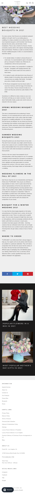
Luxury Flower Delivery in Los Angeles (12, 432)
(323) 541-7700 (10, 457)
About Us (4, 390)
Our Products (5, 395)
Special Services (6, 387)
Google (4, 480)
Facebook (4, 475)
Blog (3, 440)
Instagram (4, 472)
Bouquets (4, 401)
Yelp (3, 478)
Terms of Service (6, 419)
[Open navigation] (2, 3)
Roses (3, 404)
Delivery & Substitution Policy (10, 424)
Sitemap (4, 427)
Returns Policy (6, 416)
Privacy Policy (5, 413)
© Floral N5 (17, 487)
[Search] (27, 3)
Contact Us (5, 393)
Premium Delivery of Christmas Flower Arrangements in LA (17, 436)
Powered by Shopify (17, 490)
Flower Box (5, 398)
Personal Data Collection (8, 421)
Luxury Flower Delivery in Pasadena (11, 430)
